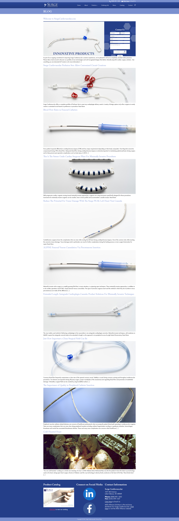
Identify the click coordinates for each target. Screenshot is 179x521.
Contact (130, 5)
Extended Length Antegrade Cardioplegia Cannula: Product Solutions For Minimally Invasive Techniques (88, 294)
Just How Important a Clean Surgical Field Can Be (65, 339)
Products (94, 5)
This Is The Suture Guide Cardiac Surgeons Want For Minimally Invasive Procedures (79, 157)
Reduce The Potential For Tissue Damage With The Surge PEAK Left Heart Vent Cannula (82, 201)
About (86, 5)
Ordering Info (105, 5)
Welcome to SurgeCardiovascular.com (59, 19)
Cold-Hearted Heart (52, 432)
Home (79, 5)
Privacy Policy (99, 519)
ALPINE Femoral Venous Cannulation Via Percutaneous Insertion (71, 248)
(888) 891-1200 (116, 497)
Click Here (108, 501)
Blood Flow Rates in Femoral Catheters (60, 110)
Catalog (122, 5)
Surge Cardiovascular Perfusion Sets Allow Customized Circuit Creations (74, 65)
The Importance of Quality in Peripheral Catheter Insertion (68, 385)
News (114, 5)
